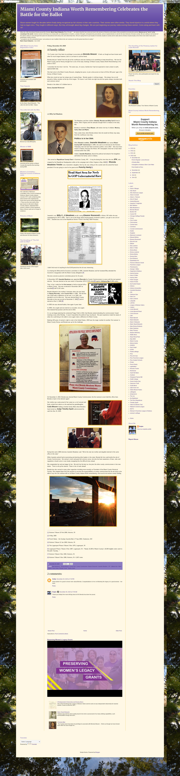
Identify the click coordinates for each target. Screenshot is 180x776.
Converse (133, 226)
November (135, 170)
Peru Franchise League (136, 358)
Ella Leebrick (134, 246)
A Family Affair (61, 722)
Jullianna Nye (114, 566)
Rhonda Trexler (63, 568)
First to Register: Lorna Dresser (140, 160)
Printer (132, 362)
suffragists (133, 392)
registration (133, 366)
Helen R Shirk (134, 281)
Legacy (132, 307)
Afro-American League (136, 193)
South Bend (133, 385)
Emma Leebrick (134, 252)
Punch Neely (55, 568)
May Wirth (133, 339)
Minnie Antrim (134, 343)
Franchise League (135, 265)
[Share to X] (68, 564)
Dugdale (132, 233)
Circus (132, 218)
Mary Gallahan (134, 328)
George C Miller (134, 269)
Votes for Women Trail (136, 404)
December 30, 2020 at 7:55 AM (68, 592)
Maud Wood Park (135, 337)
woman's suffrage (135, 413)
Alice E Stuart (134, 199)
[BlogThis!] (66, 564)
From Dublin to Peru (137, 167)
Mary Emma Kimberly (136, 326)
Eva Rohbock (134, 258)
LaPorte (132, 303)
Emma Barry (133, 250)
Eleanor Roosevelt (92, 566)
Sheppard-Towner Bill (136, 377)
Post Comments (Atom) (61, 634)
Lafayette (132, 301)
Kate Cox (132, 296)
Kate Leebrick (134, 298)
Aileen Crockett (134, 195)
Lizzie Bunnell (134, 309)
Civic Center (133, 220)
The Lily (132, 396)
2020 (132, 155)
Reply (54, 586)
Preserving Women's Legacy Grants (60, 639)
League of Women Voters (137, 305)
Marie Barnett (134, 318)
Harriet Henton (134, 273)
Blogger (97, 752)
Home (85, 630)
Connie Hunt (72, 566)
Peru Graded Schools (136, 360)
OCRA (132, 349)
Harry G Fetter (134, 275)
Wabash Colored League (137, 406)
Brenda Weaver (65, 566)
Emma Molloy (134, 254)
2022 (132, 150)
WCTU (132, 409)
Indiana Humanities (135, 288)
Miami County (134, 341)
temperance (133, 394)
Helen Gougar (134, 279)
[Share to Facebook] (70, 564)
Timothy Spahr (71, 568)
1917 (131, 186)
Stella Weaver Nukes (136, 389)
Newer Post (51, 630)
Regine (54, 592)
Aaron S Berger (134, 188)
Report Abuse (133, 439)
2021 (132, 153)
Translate (34, 744)
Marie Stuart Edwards (63, 712)
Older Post (119, 630)
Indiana (132, 286)
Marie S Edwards (135, 322)
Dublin (132, 231)
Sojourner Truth (134, 383)
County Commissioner (82, 566)
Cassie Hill (133, 214)
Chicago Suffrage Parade (137, 216)
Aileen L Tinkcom (135, 197)
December (135, 157)
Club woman (133, 222)
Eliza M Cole (133, 241)
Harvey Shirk (133, 277)
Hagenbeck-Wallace (136, 271)
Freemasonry (134, 267)
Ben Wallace (133, 205)
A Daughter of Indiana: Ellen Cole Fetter (143, 164)
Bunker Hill (133, 212)
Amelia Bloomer (134, 201)
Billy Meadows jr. (56, 566)
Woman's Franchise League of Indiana (141, 411)
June (133, 177)
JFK (109, 566)
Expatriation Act (134, 260)
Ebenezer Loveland (135, 235)
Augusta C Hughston (136, 203)
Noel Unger (133, 347)
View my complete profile (144, 429)
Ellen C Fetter (134, 248)
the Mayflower (134, 398)
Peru (131, 354)
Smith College (134, 379)
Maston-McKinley (135, 332)
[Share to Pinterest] (72, 564)
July (133, 175)
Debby (54, 579)
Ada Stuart (133, 190)
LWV (131, 315)
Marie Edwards (134, 320)
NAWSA (132, 345)
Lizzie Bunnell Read (136, 311)
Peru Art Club (134, 356)
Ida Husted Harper (135, 284)
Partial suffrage (134, 351)
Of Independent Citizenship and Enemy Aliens (70, 702)
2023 (132, 148)
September (135, 172)
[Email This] (64, 564)
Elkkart (132, 243)
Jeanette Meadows (103, 566)
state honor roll (134, 387)
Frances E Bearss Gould (137, 262)
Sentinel (132, 375)
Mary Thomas (134, 330)
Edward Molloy (134, 237)
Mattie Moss (133, 334)
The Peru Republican (136, 400)
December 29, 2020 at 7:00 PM (65, 579)
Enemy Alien (133, 256)
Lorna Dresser (134, 313)
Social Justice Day (135, 381)
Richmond (133, 370)
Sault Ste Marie (134, 373)
